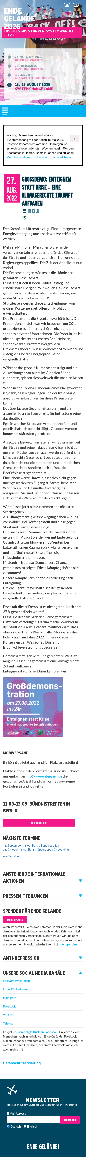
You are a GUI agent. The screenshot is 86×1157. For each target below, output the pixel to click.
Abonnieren (70, 1119)
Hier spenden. (68, 944)
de (67, 4)
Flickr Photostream (15, 989)
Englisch (32, 1126)
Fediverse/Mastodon (16, 980)
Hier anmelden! (39, 822)
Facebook (9, 1006)
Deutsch (15, 1126)
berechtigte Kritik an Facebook (37, 1032)
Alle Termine (11, 856)
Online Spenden (15, 919)
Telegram (9, 1023)
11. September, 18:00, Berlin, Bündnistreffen (31, 845)
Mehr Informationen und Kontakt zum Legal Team (39, 157)
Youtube (8, 1015)
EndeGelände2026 (19, 18)
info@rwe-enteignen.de (44, 776)
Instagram (9, 997)
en (76, 4)
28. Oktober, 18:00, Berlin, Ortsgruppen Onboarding (36, 849)
